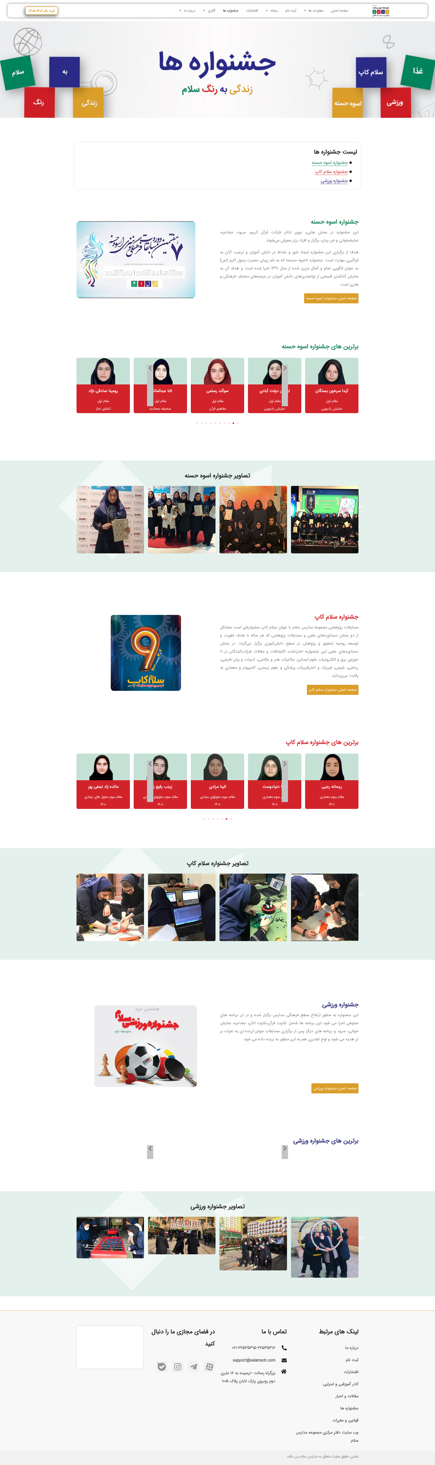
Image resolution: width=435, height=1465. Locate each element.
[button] (238, 423)
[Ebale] (162, 1366)
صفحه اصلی (339, 10)
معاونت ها (316, 10)
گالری (211, 10)
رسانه (274, 10)
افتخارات (252, 10)
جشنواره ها (231, 10)
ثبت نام (290, 10)
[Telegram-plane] (193, 1366)
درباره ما (189, 10)
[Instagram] (178, 1366)
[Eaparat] (209, 1366)
